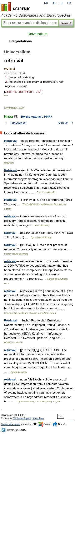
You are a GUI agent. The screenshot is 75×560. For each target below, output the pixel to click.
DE (54, 3)
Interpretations (20, 41)
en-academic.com (16, 6)
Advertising (38, 418)
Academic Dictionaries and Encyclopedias (36, 15)
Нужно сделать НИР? (36, 116)
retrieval (10, 216)
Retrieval (10, 140)
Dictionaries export (10, 424)
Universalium (37, 34)
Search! (66, 23)
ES (61, 3)
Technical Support (22, 418)
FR (69, 3)
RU (46, 3)
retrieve (63, 122)
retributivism (18, 122)
